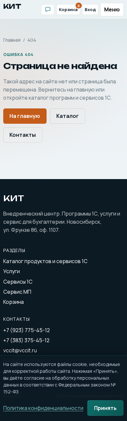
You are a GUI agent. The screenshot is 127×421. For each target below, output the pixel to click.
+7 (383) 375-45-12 (26, 340)
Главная (12, 40)
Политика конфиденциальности (43, 408)
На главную (24, 115)
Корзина (69, 8)
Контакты (22, 134)
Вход (90, 9)
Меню (112, 9)
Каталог (67, 115)
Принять (105, 408)
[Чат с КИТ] (47, 9)
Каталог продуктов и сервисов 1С (45, 261)
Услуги (11, 271)
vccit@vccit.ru (20, 350)
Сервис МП (17, 291)
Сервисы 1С (18, 281)
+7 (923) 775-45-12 (26, 330)
